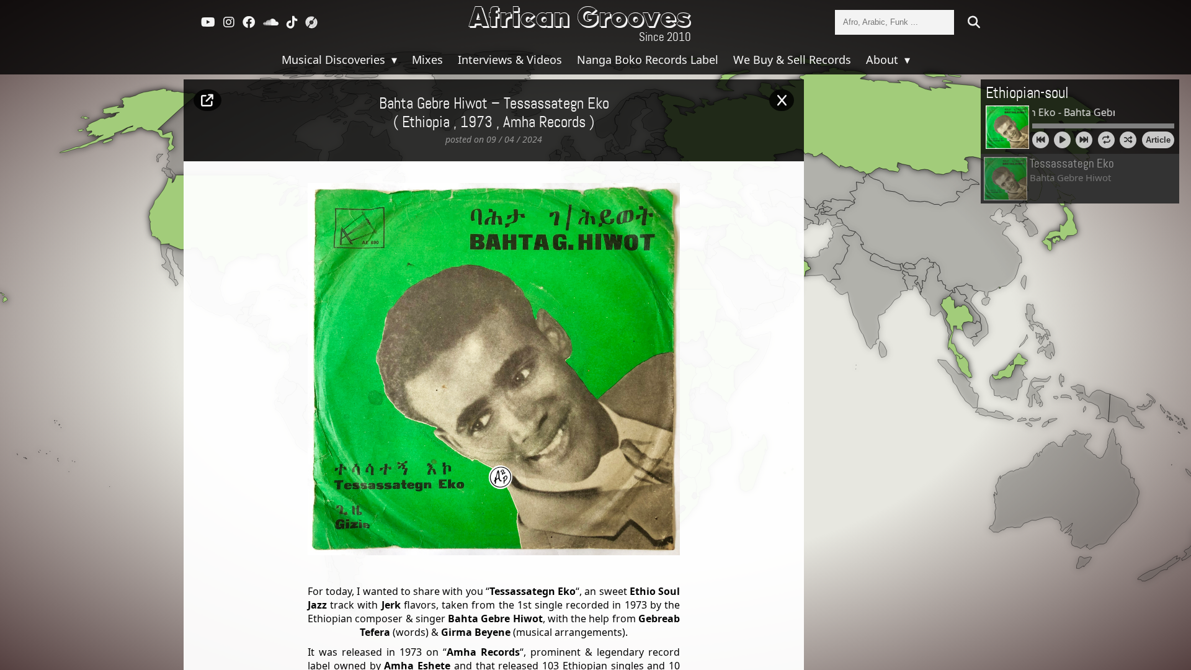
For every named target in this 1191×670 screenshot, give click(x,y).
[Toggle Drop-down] (392, 59)
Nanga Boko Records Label (647, 59)
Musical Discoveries (335, 59)
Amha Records (544, 123)
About (883, 59)
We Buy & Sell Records (792, 59)
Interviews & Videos (510, 59)
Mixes (427, 59)
